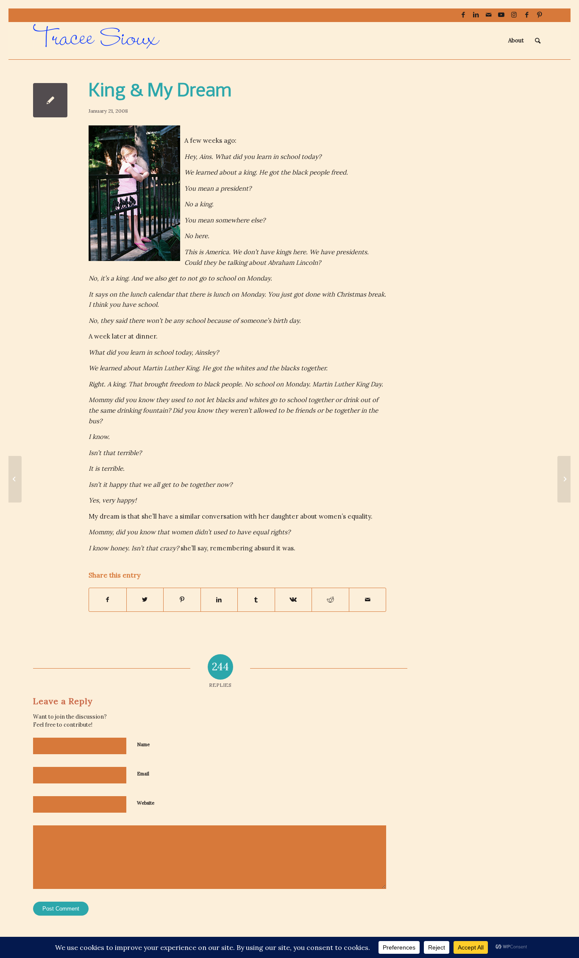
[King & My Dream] (50, 100)
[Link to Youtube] (501, 14)
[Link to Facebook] (463, 14)
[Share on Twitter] (145, 599)
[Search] (537, 40)
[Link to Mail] (488, 14)
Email (143, 774)
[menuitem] (516, 40)
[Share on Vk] (293, 599)
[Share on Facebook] (107, 599)
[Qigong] (15, 479)
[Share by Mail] (367, 599)
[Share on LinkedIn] (219, 599)
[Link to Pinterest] (539, 14)
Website (145, 803)
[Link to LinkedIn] (476, 14)
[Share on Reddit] (330, 599)
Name (143, 744)
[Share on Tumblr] (256, 599)
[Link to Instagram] (514, 14)
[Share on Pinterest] (182, 599)
